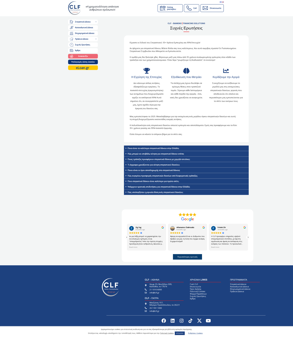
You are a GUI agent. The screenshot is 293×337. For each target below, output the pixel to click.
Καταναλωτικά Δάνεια (239, 286)
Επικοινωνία (215, 8)
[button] (96, 22)
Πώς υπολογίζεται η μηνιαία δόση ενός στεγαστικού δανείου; (155, 192)
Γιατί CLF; (194, 284)
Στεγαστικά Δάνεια (82, 22)
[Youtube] (208, 320)
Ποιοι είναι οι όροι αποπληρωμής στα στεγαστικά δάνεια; (154, 170)
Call (195, 8)
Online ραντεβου (171, 8)
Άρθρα (77, 50)
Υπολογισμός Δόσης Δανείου (83, 62)
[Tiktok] (190, 320)
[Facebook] (163, 320)
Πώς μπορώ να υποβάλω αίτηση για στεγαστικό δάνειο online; (156, 153)
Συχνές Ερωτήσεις (82, 45)
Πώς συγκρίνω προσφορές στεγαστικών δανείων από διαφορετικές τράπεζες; (163, 175)
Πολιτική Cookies (197, 291)
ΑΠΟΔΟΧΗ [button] (179, 333)
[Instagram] (181, 320)
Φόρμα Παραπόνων (198, 294)
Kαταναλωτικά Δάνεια (84, 27)
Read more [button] (133, 247)
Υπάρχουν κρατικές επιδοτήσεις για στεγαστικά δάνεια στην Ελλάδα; (159, 186)
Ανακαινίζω (83, 56)
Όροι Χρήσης (195, 289)
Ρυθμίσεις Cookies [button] (195, 333)
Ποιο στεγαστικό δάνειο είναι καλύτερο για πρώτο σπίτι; (153, 181)
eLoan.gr (82, 67)
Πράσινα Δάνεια (81, 39)
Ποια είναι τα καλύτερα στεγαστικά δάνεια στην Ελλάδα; (153, 148)
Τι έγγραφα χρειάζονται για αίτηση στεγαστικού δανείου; (154, 164)
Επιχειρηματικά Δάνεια (84, 33)
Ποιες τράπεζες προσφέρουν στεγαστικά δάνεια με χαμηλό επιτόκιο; (159, 159)
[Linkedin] (172, 320)
